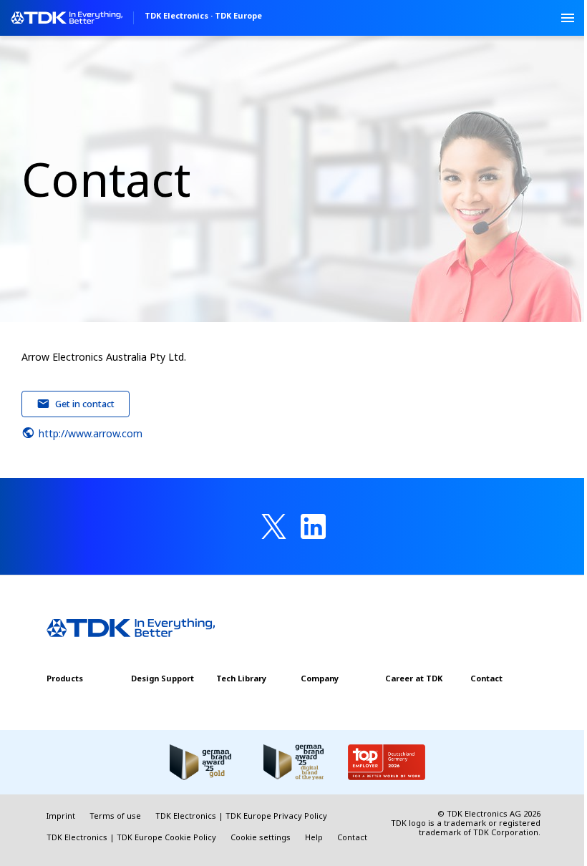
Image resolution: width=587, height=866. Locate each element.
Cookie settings (261, 837)
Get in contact (85, 403)
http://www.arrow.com (90, 433)
